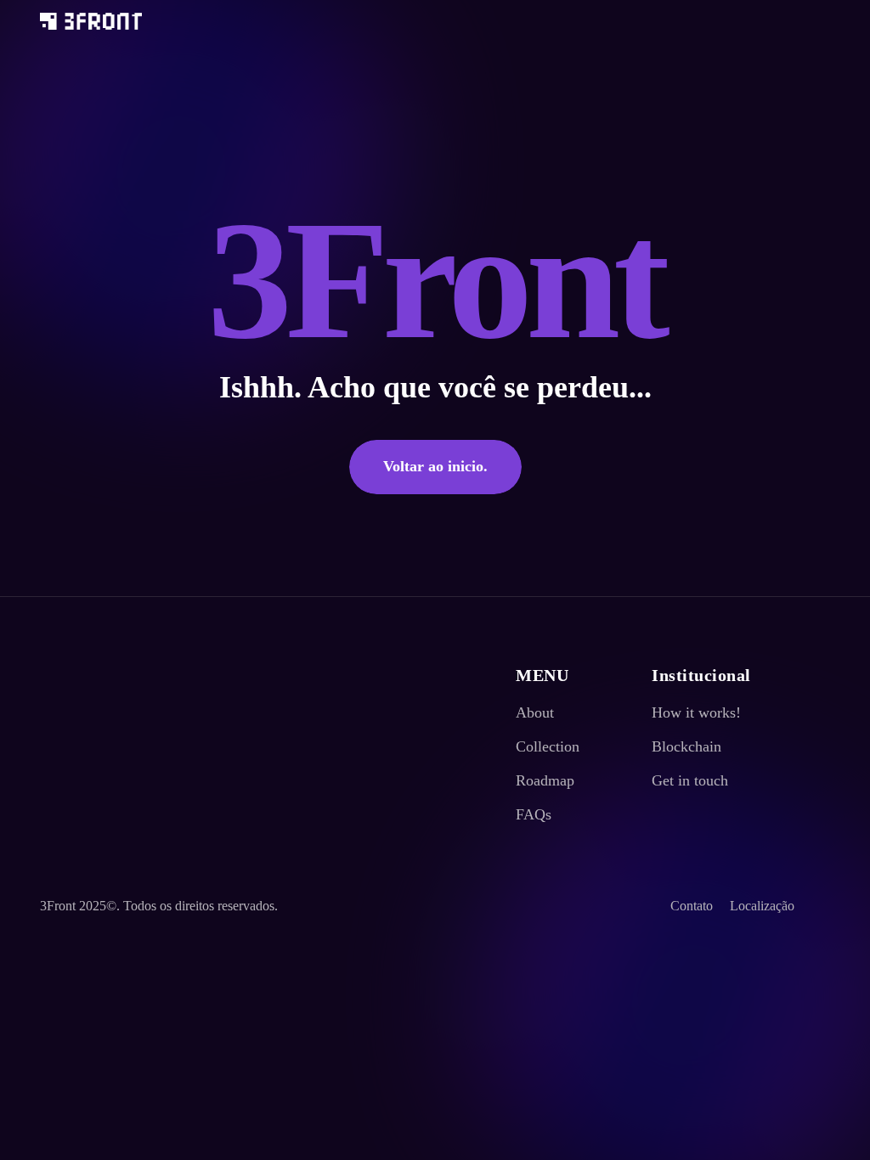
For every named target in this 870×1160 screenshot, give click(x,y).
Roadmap (545, 780)
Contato (691, 905)
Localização (762, 905)
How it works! (696, 712)
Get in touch (690, 780)
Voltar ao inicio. (435, 466)
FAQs (533, 814)
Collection (547, 746)
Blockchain (686, 746)
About (535, 712)
